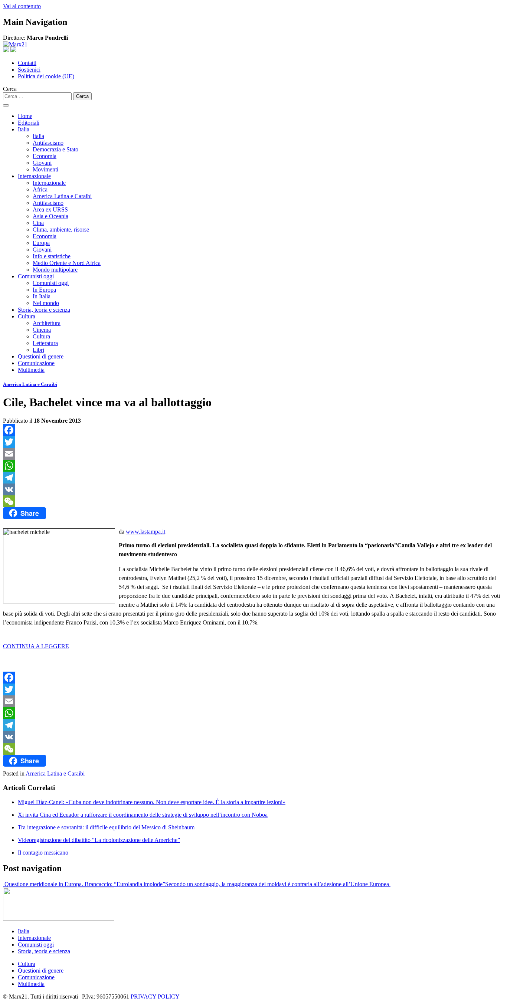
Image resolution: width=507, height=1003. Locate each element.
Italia (23, 129)
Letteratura (45, 343)
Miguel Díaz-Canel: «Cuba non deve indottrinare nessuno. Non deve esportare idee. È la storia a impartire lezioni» (151, 802)
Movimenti (45, 169)
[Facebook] (253, 430)
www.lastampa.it (145, 531)
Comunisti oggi (36, 276)
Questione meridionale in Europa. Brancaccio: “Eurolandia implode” (84, 884)
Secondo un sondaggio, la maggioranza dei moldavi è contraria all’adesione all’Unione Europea (277, 884)
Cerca (10, 89)
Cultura (26, 316)
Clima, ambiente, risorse (61, 229)
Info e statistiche (52, 256)
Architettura (46, 323)
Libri (38, 350)
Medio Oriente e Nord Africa (67, 263)
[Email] (253, 454)
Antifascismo (48, 143)
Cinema (42, 330)
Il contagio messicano (43, 852)
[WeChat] (253, 501)
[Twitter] (253, 442)
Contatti (27, 63)
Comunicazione (36, 363)
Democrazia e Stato (55, 149)
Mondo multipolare (55, 269)
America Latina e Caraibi (62, 196)
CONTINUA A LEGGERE (36, 646)
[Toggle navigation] (6, 105)
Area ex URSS (50, 209)
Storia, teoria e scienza (44, 310)
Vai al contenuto (22, 6)
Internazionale (34, 176)
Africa (40, 189)
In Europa (44, 289)
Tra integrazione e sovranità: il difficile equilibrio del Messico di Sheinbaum (106, 827)
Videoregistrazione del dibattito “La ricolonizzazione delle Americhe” (99, 840)
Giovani (42, 163)
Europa (41, 243)
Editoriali (28, 122)
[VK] (253, 489)
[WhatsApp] (253, 466)
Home (25, 116)
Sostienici (29, 69)
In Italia (41, 296)
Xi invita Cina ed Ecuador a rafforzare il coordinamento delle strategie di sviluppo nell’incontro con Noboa (143, 815)
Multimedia (31, 370)
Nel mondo (46, 303)
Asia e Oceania (50, 216)
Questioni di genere (40, 356)
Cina (38, 223)
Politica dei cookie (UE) (46, 76)
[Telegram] (253, 478)
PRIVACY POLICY (155, 996)
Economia (44, 156)
